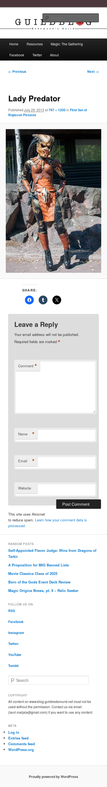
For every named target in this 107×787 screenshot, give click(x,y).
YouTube (14, 654)
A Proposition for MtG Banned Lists (38, 565)
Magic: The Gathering (67, 43)
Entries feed (18, 738)
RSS (11, 610)
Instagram (16, 632)
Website (24, 488)
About (54, 54)
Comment (27, 365)
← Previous (17, 71)
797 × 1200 (57, 109)
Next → (93, 71)
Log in (13, 732)
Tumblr (13, 665)
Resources (35, 43)
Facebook (16, 54)
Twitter (37, 54)
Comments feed (21, 743)
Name (26, 434)
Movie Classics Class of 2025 (32, 573)
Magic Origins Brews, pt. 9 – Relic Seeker (43, 590)
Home (13, 43)
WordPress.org (21, 749)
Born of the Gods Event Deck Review (39, 582)
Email (26, 461)
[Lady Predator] (53, 201)
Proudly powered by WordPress (53, 776)
